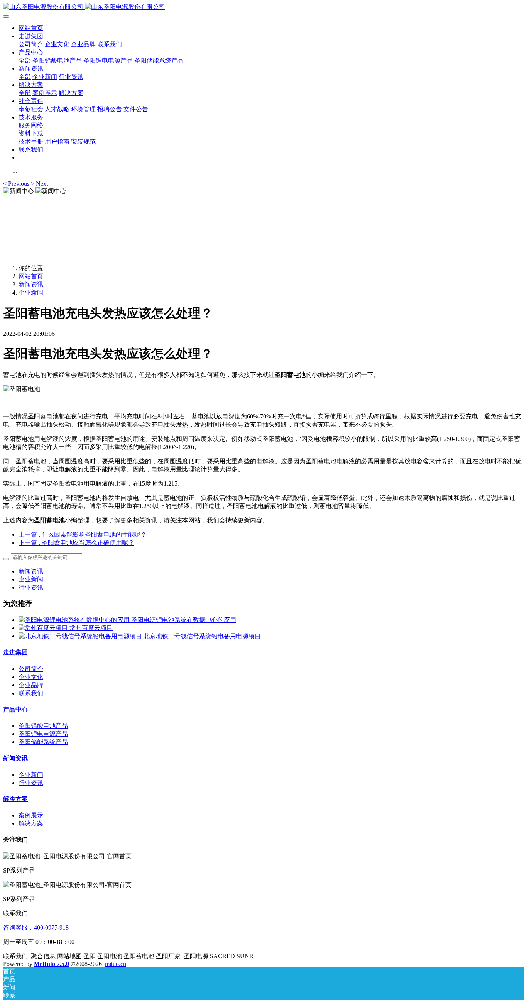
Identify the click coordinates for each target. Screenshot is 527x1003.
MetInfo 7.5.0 (51, 964)
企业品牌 (31, 685)
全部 (25, 60)
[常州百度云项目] (44, 628)
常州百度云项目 (91, 628)
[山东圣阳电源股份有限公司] (263, 7)
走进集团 (15, 652)
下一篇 (76, 542)
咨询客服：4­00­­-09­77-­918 (36, 927)
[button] (17, 183)
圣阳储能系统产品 (43, 742)
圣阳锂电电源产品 (43, 733)
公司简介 (31, 669)
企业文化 (31, 677)
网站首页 (31, 28)
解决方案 (15, 799)
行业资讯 (31, 587)
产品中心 (15, 709)
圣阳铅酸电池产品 (43, 725)
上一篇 (83, 534)
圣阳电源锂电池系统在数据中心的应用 (183, 620)
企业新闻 (31, 292)
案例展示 (31, 815)
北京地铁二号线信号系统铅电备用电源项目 (202, 636)
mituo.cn (115, 964)
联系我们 (31, 693)
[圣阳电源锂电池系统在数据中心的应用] (75, 620)
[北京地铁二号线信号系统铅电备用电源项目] (81, 636)
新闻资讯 (31, 284)
